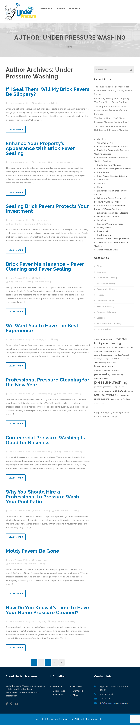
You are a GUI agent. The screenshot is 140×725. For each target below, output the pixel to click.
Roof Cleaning (104, 235)
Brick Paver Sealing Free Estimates (114, 168)
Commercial (103, 180)
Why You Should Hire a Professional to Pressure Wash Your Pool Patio (42, 496)
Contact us (105, 698)
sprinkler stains (116, 399)
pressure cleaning (101, 378)
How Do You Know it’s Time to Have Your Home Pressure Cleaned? (47, 610)
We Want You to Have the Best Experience (42, 328)
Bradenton (102, 272)
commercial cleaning (112, 351)
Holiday (100, 295)
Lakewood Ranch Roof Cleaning (112, 213)
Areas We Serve (105, 143)
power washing (117, 374)
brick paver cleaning (107, 343)
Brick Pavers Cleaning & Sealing (112, 176)
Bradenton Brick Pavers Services (113, 146)
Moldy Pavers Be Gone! (33, 551)
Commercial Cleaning (72, 452)
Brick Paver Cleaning (24, 224)
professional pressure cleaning (105, 387)
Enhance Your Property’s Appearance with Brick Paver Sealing (40, 148)
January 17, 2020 (42, 340)
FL (110, 359)
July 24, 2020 (40, 162)
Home (69, 47)
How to (113, 362)
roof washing (98, 391)
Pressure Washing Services (110, 224)
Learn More (15, 129)
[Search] (130, 69)
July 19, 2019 (40, 622)
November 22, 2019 (43, 452)
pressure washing (110, 382)
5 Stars (96, 339)
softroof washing (123, 395)
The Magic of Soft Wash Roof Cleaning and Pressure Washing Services (111, 110)
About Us (101, 139)
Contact (101, 183)
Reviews (121, 387)
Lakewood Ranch (105, 300)
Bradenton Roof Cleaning (109, 165)
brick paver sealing (123, 347)
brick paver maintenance (103, 347)
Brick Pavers (103, 172)
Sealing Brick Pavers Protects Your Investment (47, 208)
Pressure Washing (105, 306)
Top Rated (126, 399)
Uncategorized (104, 329)
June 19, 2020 (41, 220)
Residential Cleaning (72, 394)
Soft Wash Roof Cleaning (109, 323)
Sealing (130, 391)
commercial (98, 351)
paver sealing (102, 374)
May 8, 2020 (40, 278)
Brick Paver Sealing (65, 162)
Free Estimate (125, 359)
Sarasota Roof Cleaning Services (113, 238)
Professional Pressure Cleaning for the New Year (47, 382)
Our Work (101, 220)
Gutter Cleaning (100, 362)
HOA (108, 362)
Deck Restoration (124, 355)
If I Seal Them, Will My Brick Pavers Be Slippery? (48, 91)
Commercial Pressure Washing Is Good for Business (45, 440)
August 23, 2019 (42, 560)
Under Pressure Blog (107, 250)
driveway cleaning (101, 359)
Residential (102, 231)
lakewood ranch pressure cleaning (106, 370)
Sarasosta (108, 391)
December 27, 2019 (43, 394)
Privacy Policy (104, 227)
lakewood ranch (104, 366)
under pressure (100, 403)
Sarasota (101, 318)
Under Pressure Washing (39, 73)
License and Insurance (108, 216)
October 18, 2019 (42, 511)
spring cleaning (101, 399)
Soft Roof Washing (105, 394)
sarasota (119, 390)
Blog (57, 103)
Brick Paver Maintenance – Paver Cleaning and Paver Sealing (45, 266)
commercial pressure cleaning (105, 355)
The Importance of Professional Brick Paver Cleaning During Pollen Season (113, 90)
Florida (115, 358)
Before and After (106, 339)
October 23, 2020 (42, 103)
